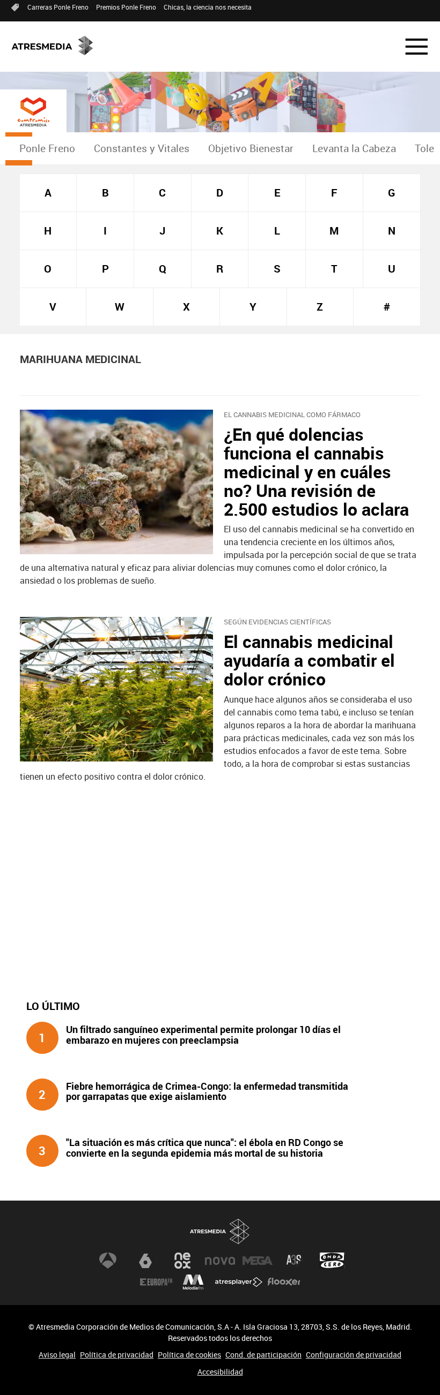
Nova (220, 1261)
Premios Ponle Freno (126, 7)
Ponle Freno (47, 148)
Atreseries (294, 1261)
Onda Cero (332, 1261)
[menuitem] (47, 148)
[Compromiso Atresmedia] (33, 111)
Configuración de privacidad (353, 1354)
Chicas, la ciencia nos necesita (208, 7)
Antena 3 (108, 1261)
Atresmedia (220, 1231)
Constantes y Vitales (141, 148)
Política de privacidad (116, 1354)
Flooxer (284, 1282)
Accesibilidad (220, 1372)
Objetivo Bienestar (251, 148)
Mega (257, 1261)
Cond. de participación (263, 1354)
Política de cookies (189, 1354)
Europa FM (156, 1282)
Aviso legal (57, 1354)
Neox (182, 1261)
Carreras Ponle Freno (58, 7)
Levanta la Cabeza (354, 148)
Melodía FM (193, 1282)
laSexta (145, 1261)
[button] (410, 46)
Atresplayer (239, 1282)
